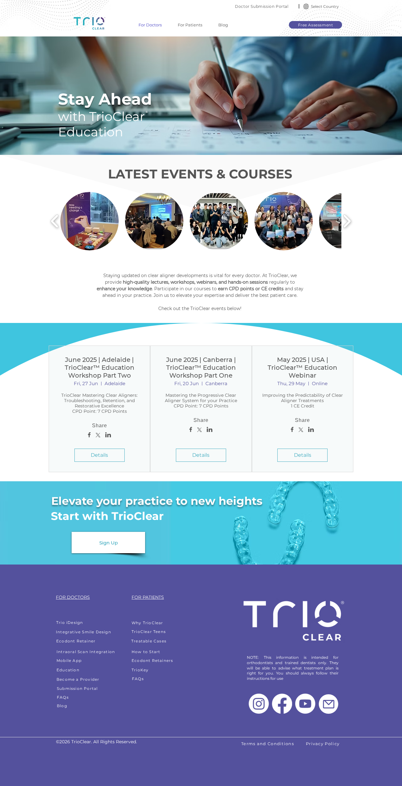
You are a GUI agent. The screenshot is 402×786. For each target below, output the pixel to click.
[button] (306, 6)
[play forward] (347, 221)
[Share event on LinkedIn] (108, 435)
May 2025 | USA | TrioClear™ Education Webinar (302, 367)
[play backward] (55, 221)
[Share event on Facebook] (89, 435)
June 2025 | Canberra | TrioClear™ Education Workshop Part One (201, 367)
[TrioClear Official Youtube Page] (305, 704)
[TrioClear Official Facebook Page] (282, 704)
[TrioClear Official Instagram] (259, 704)
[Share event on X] (98, 436)
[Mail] (328, 704)
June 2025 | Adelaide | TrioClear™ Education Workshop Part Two (99, 367)
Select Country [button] (325, 6)
